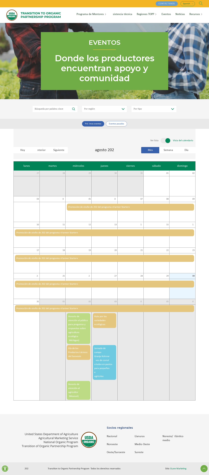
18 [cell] (64, 250)
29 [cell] (90, 173)
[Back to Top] (204, 468)
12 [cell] (90, 225)
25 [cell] (64, 276)
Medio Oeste (142, 444)
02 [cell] (193, 173)
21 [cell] (141, 250)
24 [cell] (38, 276)
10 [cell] (38, 225)
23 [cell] (193, 250)
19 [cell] (90, 250)
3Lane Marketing (178, 468)
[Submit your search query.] (73, 109)
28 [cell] (64, 173)
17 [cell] (38, 250)
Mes (150, 150)
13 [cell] (115, 225)
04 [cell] (64, 199)
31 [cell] (141, 173)
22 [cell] (167, 250)
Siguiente (58, 150)
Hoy (22, 150)
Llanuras (140, 436)
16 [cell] (193, 225)
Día (186, 150)
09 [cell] (193, 199)
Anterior (41, 150)
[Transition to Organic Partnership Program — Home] (33, 15)
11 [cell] (64, 225)
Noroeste (112, 444)
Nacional (112, 436)
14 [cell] (141, 225)
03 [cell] (38, 199)
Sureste (139, 452)
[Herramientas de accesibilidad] (5, 468)
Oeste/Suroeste (116, 452)
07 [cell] (141, 199)
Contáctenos (167, 4)
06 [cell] (115, 199)
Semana (168, 150)
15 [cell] (167, 225)
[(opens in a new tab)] (61, 440)
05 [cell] (90, 199)
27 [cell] (38, 173)
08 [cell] (167, 199)
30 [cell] (115, 173)
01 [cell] (167, 173)
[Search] (201, 3)
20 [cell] (115, 250)
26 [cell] (90, 276)
